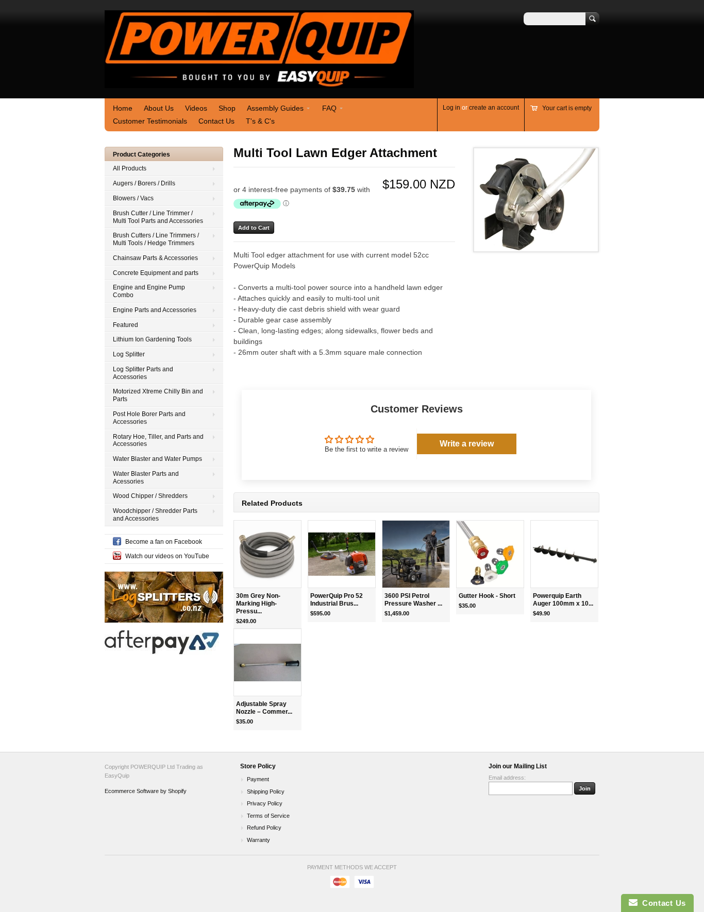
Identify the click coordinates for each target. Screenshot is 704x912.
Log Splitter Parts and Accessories (143, 373)
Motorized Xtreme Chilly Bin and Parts (158, 395)
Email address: (507, 778)
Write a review (467, 443)
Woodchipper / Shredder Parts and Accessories (155, 514)
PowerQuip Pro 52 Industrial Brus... (336, 599)
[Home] (259, 83)
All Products (129, 168)
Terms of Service (268, 816)
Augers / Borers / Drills (144, 183)
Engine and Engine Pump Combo (149, 291)
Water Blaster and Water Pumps (157, 458)
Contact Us (216, 121)
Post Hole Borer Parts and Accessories (149, 417)
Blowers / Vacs (133, 198)
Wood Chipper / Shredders (150, 496)
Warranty (258, 840)
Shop (227, 108)
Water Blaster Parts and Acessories (146, 477)
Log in (451, 107)
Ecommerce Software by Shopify (146, 791)
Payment (258, 779)
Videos (196, 108)
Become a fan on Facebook (163, 541)
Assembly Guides (275, 108)
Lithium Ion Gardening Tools (152, 339)
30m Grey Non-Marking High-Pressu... (258, 603)
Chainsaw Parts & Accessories (155, 258)
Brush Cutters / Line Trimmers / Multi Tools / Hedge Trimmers (156, 239)
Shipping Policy (265, 791)
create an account (494, 107)
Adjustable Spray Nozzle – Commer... (264, 707)
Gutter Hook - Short (487, 595)
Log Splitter (129, 354)
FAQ (329, 108)
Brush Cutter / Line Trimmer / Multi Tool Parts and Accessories (158, 217)
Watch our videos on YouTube (167, 556)
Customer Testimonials (150, 121)
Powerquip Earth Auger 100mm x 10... (563, 599)
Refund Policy (264, 827)
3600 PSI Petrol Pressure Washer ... (413, 599)
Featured (125, 325)
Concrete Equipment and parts (155, 273)
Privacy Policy (264, 803)
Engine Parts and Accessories (154, 310)
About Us (159, 108)
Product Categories (141, 154)
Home (122, 108)
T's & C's (260, 121)
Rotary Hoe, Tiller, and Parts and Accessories (158, 440)
